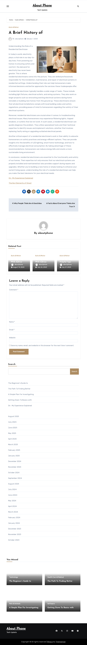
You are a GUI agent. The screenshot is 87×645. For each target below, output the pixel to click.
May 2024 (12, 501)
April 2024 (12, 506)
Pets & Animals (14, 604)
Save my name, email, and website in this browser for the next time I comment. (42, 345)
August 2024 (13, 484)
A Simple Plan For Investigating (21, 394)
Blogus (50, 642)
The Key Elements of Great (20, 183)
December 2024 (14, 461)
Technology (13, 577)
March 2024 (13, 512)
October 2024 (13, 473)
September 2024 (15, 478)
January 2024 (14, 523)
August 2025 (13, 416)
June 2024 (12, 495)
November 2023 (14, 534)
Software (51, 604)
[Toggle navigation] (8, 6)
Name (12, 322)
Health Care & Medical (55, 577)
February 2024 (14, 518)
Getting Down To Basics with (20, 400)
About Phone (42, 5)
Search (12, 364)
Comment (13, 290)
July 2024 (12, 489)
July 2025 (12, 422)
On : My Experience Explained (21, 178)
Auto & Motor (14, 27)
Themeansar (60, 642)
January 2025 (14, 456)
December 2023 (14, 529)
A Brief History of (26, 33)
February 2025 (14, 450)
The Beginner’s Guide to (18, 383)
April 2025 (12, 439)
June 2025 (12, 428)
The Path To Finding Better (19, 389)
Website (12, 338)
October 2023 (13, 540)
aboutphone (19, 39)
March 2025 (13, 444)
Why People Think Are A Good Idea (28, 203)
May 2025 (12, 433)
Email (12, 330)
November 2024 (14, 467)
